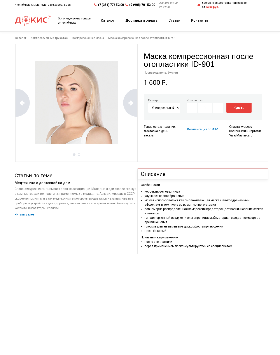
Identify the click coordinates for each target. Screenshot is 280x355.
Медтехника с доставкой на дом (42, 183)
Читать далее (25, 214)
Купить (239, 108)
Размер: (153, 100)
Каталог (20, 38)
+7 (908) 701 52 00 (142, 5)
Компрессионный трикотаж (49, 38)
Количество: (195, 100)
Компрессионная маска (88, 38)
